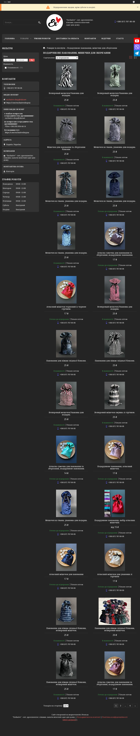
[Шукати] (39, 22)
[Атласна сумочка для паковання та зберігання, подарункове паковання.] (115, 236)
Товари (24, 38)
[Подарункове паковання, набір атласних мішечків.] (115, 503)
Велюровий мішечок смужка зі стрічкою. (114, 412)
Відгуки (106, 38)
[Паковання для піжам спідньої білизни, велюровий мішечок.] (66, 611)
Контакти (90, 38)
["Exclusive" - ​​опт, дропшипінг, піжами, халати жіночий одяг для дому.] (54, 22)
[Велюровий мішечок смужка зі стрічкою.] (115, 395)
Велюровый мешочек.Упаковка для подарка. (66, 94)
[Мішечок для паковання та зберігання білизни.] (66, 130)
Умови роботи (42, 38)
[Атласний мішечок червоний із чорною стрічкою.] (66, 289)
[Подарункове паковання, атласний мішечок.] (115, 449)
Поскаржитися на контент (88, 717)
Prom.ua (85, 714)
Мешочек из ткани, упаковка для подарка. (115, 147)
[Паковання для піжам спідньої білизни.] (66, 343)
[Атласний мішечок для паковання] (66, 557)
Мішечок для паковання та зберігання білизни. (66, 148)
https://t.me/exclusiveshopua (18, 102)
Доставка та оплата (67, 38)
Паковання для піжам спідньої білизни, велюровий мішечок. (66, 629)
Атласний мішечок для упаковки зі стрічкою (114, 575)
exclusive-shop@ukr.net (16, 99)
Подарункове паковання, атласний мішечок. (114, 467)
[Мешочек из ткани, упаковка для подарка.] (115, 130)
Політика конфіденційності (115, 717)
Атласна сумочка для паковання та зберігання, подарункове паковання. (115, 254)
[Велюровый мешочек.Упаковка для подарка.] (66, 76)
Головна (10, 38)
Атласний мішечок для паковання (66, 574)
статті (120, 38)
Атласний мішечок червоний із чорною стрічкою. (66, 308)
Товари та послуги (56, 48)
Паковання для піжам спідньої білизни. (66, 361)
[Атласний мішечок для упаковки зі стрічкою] (115, 557)
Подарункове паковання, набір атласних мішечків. (114, 521)
